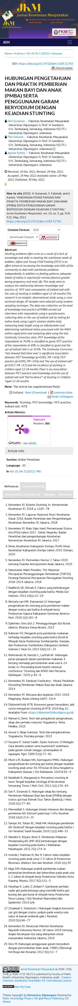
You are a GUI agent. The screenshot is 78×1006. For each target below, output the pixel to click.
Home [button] (8, 53)
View (28, 392)
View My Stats (22, 987)
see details (29, 443)
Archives (19, 53)
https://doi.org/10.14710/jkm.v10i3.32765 (46, 63)
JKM (6, 42)
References (12, 486)
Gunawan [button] (57, 53)
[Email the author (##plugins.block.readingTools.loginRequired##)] (53, 149)
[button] (6, 184)
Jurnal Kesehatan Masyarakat (38, 969)
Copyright (49, 494)
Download (40, 392)
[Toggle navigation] (69, 42)
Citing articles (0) (33, 486)
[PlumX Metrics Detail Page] (20, 428)
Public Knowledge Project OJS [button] (20, 998)
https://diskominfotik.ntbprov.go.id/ (51, 712)
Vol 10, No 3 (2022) (38, 53)
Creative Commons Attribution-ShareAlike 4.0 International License (37, 978)
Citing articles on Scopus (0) (22, 494)
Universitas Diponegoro (41, 995)
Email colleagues (62, 396)
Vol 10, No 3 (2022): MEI (25, 471)
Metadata (65, 494)
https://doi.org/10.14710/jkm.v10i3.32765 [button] (34, 221)
